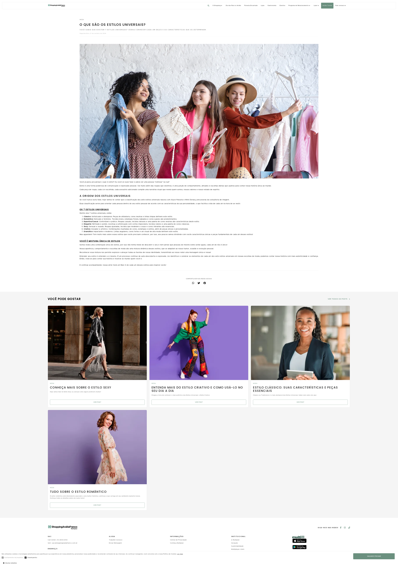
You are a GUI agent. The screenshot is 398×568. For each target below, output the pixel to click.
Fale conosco (339, 5)
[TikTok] (349, 528)
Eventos (282, 5)
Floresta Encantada (251, 5)
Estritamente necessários (13, 557)
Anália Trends (327, 5)
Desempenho (32, 557)
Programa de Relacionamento (298, 5)
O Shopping (217, 5)
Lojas (262, 5)
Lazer (315, 5)
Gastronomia (272, 5)
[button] (217, 6)
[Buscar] (208, 6)
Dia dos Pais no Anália (233, 5)
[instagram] (345, 528)
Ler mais (180, 554)
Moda (82, 19)
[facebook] (341, 528)
